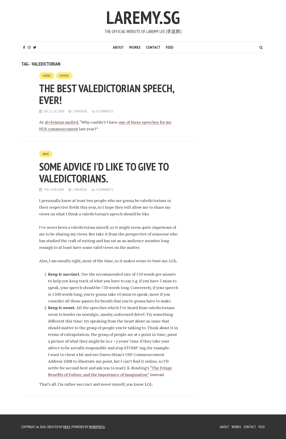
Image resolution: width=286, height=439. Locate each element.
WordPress (97, 426)
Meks (66, 426)
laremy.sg (143, 17)
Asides (47, 76)
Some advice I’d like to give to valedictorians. (104, 172)
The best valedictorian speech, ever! (106, 94)
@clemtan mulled (61, 122)
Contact (153, 47)
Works (135, 47)
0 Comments (105, 111)
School (64, 76)
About (118, 47)
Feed (169, 47)
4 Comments (104, 189)
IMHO (46, 154)
